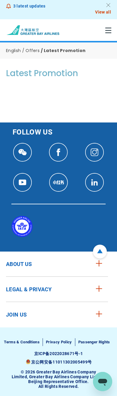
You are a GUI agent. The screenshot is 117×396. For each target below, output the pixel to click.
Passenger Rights (94, 342)
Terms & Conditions (22, 342)
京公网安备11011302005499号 (61, 362)
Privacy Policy (59, 342)
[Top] (100, 251)
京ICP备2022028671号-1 (58, 353)
